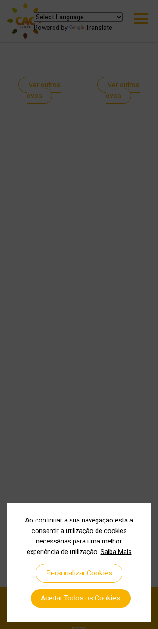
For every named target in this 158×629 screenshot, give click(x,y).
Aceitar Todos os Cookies (80, 598)
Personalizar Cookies (79, 573)
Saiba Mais (116, 552)
